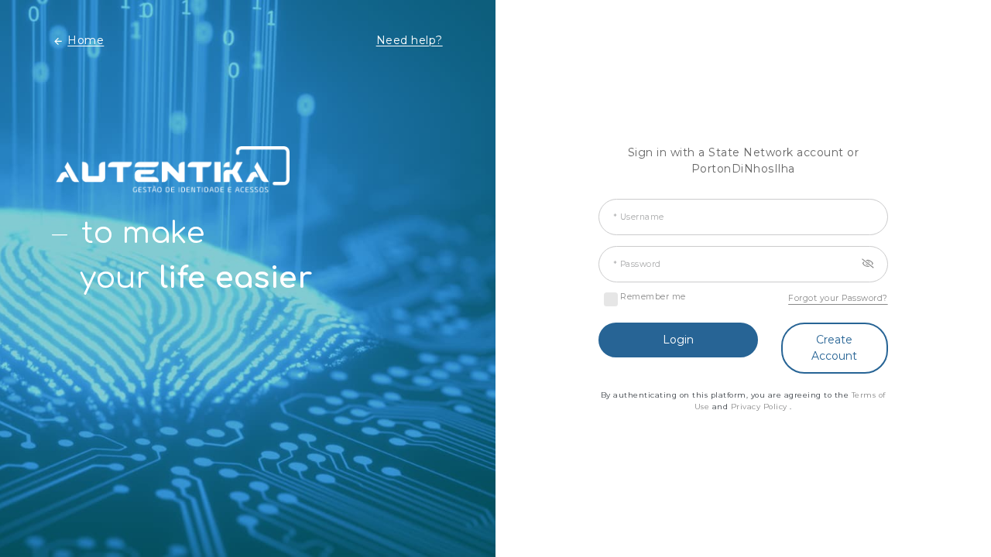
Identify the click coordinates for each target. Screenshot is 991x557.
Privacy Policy (760, 406)
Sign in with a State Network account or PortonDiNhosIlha (743, 160)
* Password (637, 264)
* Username (638, 217)
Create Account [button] (834, 348)
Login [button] (678, 340)
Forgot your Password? (838, 298)
